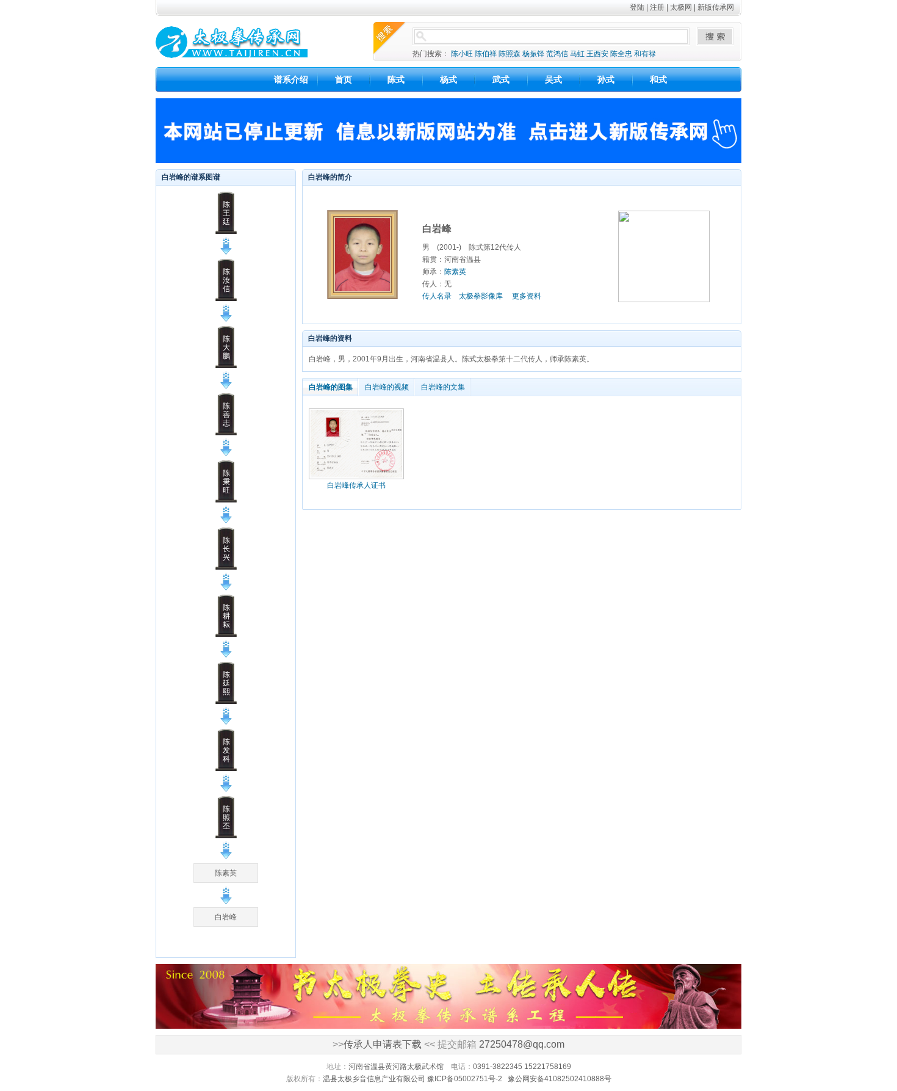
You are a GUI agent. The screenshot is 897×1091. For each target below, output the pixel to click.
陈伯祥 (486, 53)
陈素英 (226, 873)
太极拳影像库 (481, 296)
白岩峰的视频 (387, 387)
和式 (658, 79)
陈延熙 (226, 683)
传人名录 (437, 296)
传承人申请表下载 (383, 1044)
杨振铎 (533, 53)
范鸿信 (557, 53)
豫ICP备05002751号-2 (464, 1079)
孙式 (605, 79)
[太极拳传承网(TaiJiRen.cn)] (249, 41)
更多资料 (526, 296)
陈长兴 (226, 549)
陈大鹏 (226, 347)
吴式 (553, 79)
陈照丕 (226, 817)
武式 (501, 79)
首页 (343, 79)
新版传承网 (715, 7)
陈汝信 (226, 280)
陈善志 (226, 414)
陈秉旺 (226, 482)
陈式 (396, 79)
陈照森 (510, 53)
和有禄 (645, 53)
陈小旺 (462, 53)
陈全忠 (621, 53)
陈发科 (226, 750)
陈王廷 (226, 213)
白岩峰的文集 (443, 387)
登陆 (637, 7)
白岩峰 (226, 917)
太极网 (681, 7)
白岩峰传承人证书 (356, 485)
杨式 (448, 79)
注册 (657, 7)
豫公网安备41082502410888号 (559, 1079)
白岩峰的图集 (331, 387)
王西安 (597, 53)
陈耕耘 (226, 616)
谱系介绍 (291, 79)
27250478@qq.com (521, 1044)
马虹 (577, 53)
